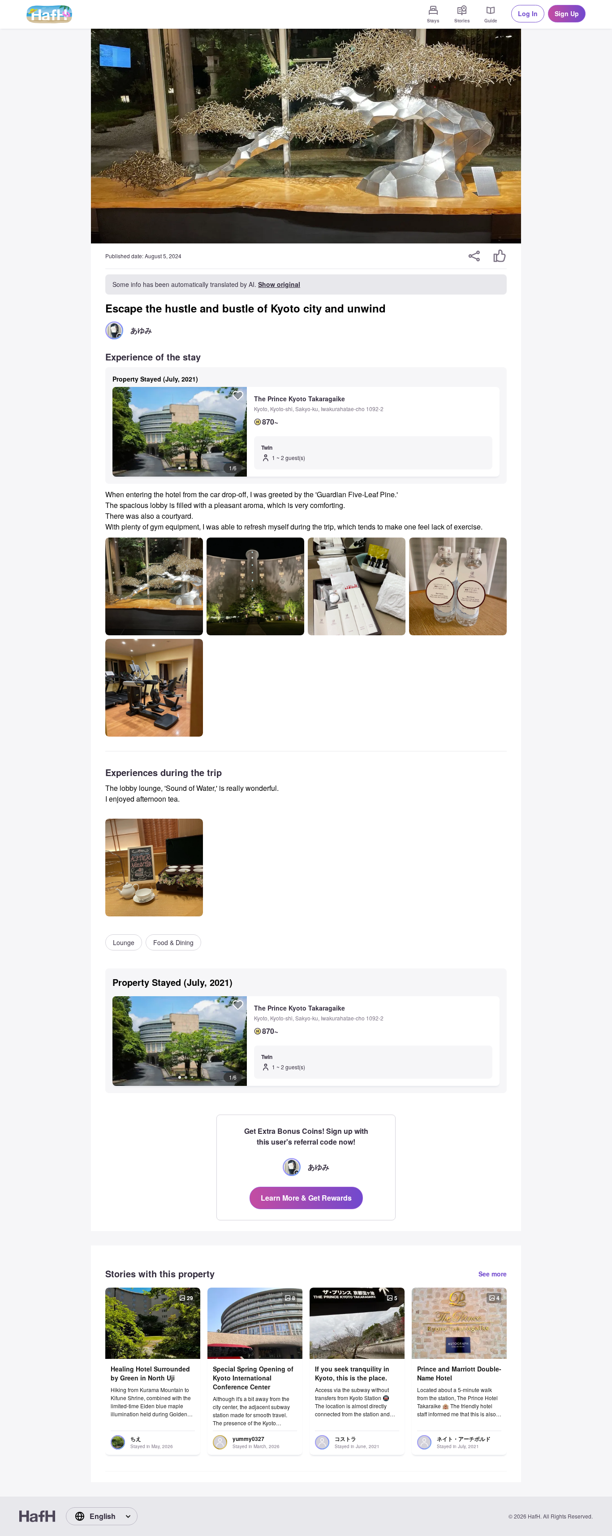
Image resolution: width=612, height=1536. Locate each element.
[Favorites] (238, 395)
